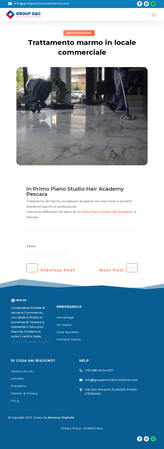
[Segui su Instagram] (146, 3)
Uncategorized (79, 33)
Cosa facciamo (68, 332)
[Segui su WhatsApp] (153, 3)
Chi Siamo (64, 324)
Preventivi (18, 386)
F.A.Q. (15, 400)
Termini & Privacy (24, 393)
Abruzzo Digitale (61, 417)
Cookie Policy (93, 428)
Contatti (17, 378)
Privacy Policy (71, 428)
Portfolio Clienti (69, 339)
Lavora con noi (22, 371)
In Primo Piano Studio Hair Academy (105, 212)
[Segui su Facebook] (139, 3)
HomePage (65, 317)
